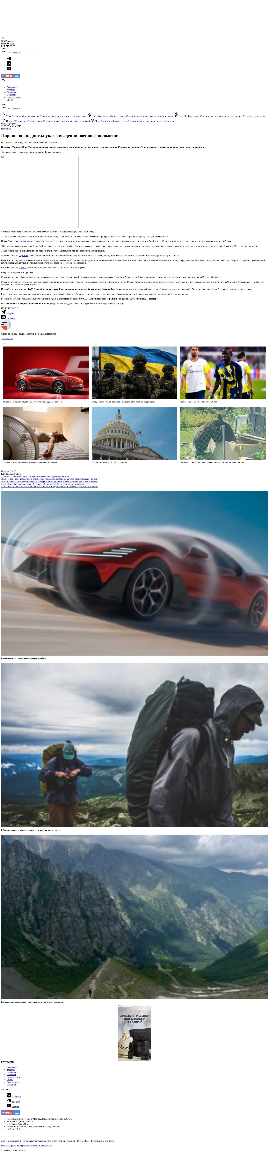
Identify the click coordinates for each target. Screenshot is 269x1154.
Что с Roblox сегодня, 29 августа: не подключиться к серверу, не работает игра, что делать (221, 116)
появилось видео (237, 289)
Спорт (10, 1079)
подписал (23, 255)
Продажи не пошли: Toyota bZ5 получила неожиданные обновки (32, 402)
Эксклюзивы (13, 1082)
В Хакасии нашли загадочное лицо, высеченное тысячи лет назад (30, 830)
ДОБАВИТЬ (7, 338)
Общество (11, 1074)
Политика (6, 129)
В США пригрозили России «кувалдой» (109, 462)
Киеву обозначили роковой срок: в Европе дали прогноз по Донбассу (123, 402)
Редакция (11, 1084)
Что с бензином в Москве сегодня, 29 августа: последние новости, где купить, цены (133, 116)
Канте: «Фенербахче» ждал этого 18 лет (198, 402)
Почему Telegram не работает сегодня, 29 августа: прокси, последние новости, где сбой (48, 121)
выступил (24, 241)
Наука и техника (15, 1077)
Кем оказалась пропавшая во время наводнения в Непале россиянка (32, 1002)
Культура (11, 1069)
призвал (22, 267)
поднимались (163, 294)
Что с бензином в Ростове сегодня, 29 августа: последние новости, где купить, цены (47, 116)
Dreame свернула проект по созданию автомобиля (23, 658)
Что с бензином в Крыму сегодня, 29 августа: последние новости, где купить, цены (135, 121)
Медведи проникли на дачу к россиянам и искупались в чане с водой (212, 462)
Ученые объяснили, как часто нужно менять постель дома (30, 462)
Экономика (12, 1067)
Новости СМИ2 (8, 471)
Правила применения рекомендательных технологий (26, 1145)
